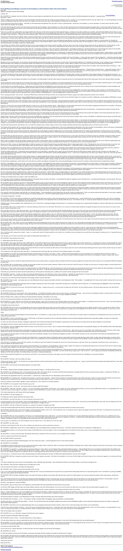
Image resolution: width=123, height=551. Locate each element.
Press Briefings (110, 15)
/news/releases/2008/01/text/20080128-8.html (12, 547)
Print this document (117, 1)
